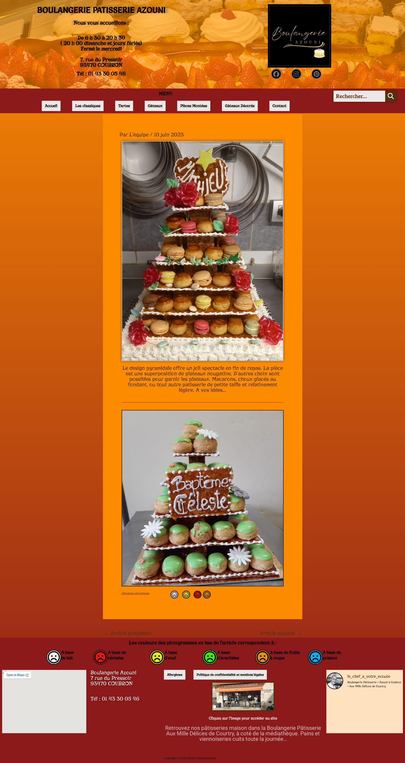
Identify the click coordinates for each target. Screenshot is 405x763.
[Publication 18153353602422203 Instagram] (385, 704)
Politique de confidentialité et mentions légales (230, 675)
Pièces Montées (193, 105)
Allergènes (174, 675)
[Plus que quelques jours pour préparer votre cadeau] (344, 704)
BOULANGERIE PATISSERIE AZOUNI (101, 10)
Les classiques (87, 105)
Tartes (124, 105)
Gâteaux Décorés (240, 105)
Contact (279, 105)
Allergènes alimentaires (136, 593)
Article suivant (281, 633)
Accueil (51, 105)
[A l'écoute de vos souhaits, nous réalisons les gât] (344, 729)
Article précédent (127, 633)
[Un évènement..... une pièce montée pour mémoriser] (385, 729)
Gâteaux (155, 105)
